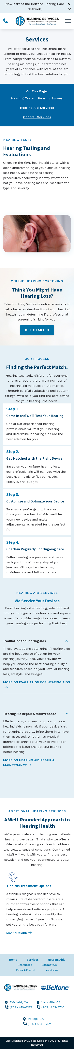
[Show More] (69, 9)
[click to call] (5, 20)
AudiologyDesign (37, 1040)
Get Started (37, 330)
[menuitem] (13, 959)
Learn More (16, 932)
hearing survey (50, 98)
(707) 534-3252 (39, 1024)
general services (37, 117)
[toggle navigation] (68, 21)
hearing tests (22, 98)
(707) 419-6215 (21, 1007)
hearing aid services (37, 108)
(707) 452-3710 (52, 1007)
